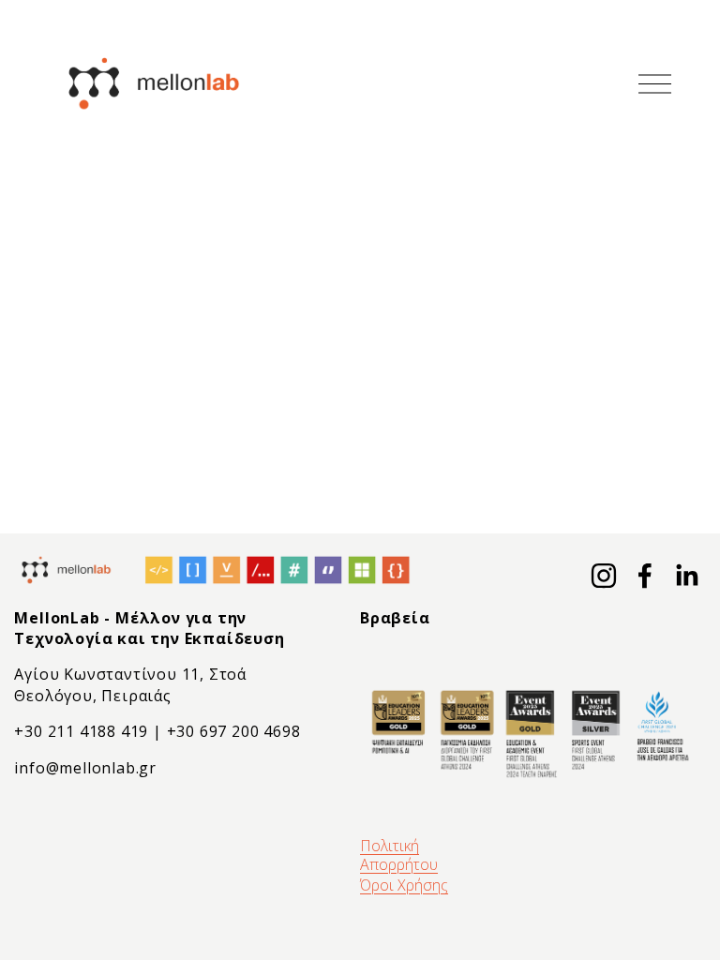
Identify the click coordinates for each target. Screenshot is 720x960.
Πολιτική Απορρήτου (399, 855)
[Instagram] (604, 575)
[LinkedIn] (686, 575)
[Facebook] (645, 575)
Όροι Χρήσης (404, 885)
